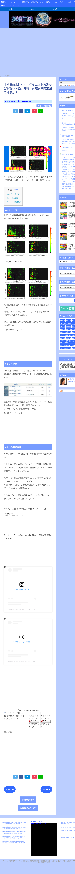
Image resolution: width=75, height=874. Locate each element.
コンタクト (11, 5)
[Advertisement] (28, 128)
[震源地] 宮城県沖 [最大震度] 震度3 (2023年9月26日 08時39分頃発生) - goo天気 (14, 827)
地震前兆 (47, 106)
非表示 (15, 190)
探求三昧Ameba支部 (65, 2)
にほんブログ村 (11, 718)
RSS (18, 5)
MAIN (11, 9)
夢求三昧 (3, 5)
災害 (69, 332)
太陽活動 (68, 338)
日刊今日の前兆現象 (65, 345)
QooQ (48, 862)
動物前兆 (62, 329)
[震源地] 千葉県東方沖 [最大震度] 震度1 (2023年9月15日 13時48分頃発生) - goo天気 (14, 837)
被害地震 (62, 338)
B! (27, 111)
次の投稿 (10, 789)
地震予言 (62, 326)
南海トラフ (70, 323)
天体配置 (68, 326)
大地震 (54, 9)
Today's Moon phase (38, 823)
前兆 (61, 348)
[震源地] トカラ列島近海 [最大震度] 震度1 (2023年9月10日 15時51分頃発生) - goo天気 (14, 842)
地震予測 (68, 320)
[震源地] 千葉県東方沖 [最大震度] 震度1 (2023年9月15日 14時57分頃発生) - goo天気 (14, 832)
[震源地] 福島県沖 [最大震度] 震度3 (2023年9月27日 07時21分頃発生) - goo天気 (14, 823)
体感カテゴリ (28, 800)
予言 (61, 323)
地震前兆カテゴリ (28, 808)
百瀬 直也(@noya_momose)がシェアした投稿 (21, 609)
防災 (71, 329)
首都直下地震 (63, 332)
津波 (67, 329)
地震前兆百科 (67, 348)
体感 (39, 106)
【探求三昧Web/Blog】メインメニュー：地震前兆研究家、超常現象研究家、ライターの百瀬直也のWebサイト (29, 2)
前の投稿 (46, 789)
